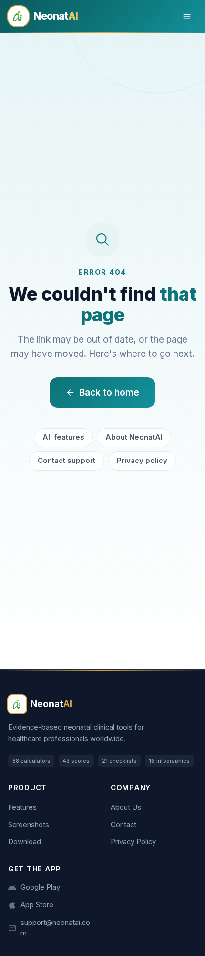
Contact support (66, 460)
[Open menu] (187, 16)
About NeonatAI (134, 437)
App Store (36, 905)
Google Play (40, 887)
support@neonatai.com (55, 927)
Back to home (109, 392)
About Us (126, 807)
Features (22, 807)
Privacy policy (142, 460)
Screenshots (28, 824)
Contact (123, 824)
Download (24, 842)
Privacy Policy (133, 842)
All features (63, 437)
